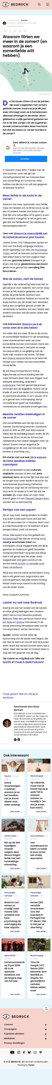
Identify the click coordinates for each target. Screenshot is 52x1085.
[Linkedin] (18, 739)
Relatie (24, 20)
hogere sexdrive (16, 358)
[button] (43, 1025)
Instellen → (26, 159)
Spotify (7, 662)
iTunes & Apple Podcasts (29, 662)
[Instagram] (15, 739)
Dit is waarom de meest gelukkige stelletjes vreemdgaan (24, 461)
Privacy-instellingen (14, 1043)
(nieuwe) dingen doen (37, 498)
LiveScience (9, 385)
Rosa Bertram (13, 20)
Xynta (31, 1065)
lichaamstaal (10, 538)
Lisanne (20, 622)
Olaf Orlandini (45, 94)
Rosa (9, 622)
